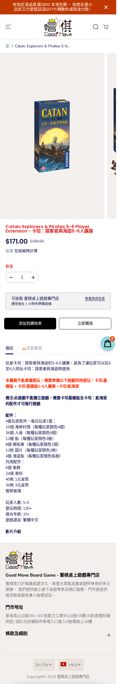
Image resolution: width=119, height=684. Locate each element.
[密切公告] (106, 7)
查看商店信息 (95, 298)
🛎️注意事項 (32, 348)
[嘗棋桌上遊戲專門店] (58, 26)
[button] (9, 26)
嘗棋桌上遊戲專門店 (73, 676)
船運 (9, 251)
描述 (9, 348)
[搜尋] (96, 27)
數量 (9, 266)
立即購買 (85, 323)
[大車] (106, 27)
